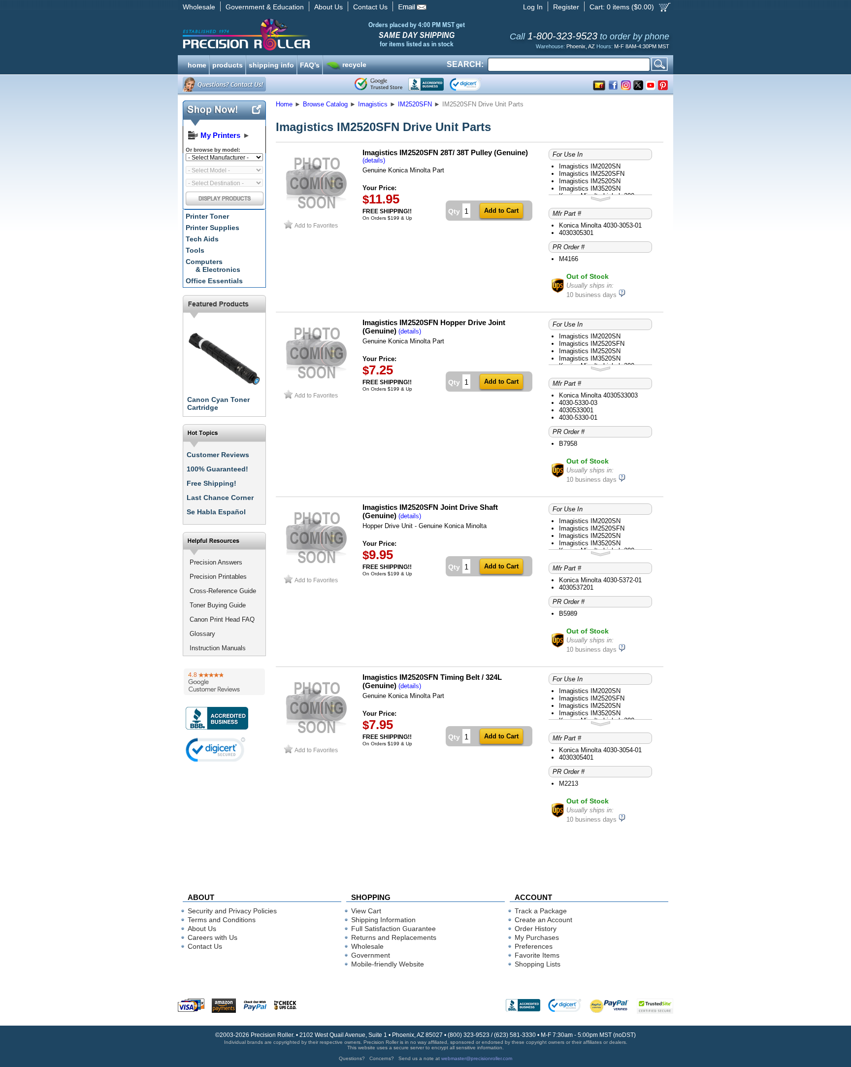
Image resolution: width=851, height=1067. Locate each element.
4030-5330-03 (578, 402)
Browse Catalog (325, 104)
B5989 (568, 613)
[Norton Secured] (473, 84)
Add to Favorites (316, 225)
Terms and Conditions (222, 920)
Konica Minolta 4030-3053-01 (600, 225)
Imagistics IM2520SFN (591, 173)
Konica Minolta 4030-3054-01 (600, 750)
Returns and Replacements (393, 937)
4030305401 (576, 757)
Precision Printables (218, 576)
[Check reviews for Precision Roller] (224, 681)
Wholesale (199, 7)
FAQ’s (310, 64)
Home (284, 104)
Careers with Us (212, 937)
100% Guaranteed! (217, 469)
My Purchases (537, 937)
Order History (535, 929)
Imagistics (373, 104)
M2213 (568, 783)
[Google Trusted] (378, 84)
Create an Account (543, 920)
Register (566, 7)
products (227, 64)
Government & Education (265, 7)
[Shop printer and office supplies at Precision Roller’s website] (298, 34)
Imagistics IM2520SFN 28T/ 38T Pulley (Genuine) (445, 152)
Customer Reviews (218, 455)
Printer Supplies (212, 228)
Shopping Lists (537, 964)
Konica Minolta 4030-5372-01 (600, 580)
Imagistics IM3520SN (590, 188)
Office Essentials (214, 281)
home (197, 64)
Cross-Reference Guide (223, 591)
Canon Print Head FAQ (222, 619)
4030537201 (576, 587)
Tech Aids (202, 239)
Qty (454, 211)
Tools (195, 250)
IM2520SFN (415, 104)
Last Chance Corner (220, 497)
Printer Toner (207, 216)
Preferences (534, 946)
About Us (328, 7)
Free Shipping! (211, 483)
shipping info (271, 64)
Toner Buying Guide (218, 605)
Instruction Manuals (218, 648)
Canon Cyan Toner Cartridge (218, 403)
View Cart (366, 911)
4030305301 (576, 232)
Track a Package (541, 911)
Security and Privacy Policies (232, 911)
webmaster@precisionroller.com (476, 1058)
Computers (213, 265)
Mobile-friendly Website (387, 964)
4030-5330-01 (578, 417)
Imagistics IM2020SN (590, 166)
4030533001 (576, 410)
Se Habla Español (216, 512)
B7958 (568, 443)
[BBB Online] (426, 84)
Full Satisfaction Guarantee (393, 929)
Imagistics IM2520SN (590, 181)
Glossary (202, 633)
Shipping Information (383, 920)
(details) (373, 160)
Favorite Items (537, 955)
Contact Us (370, 7)
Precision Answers (216, 562)
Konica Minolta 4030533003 (598, 395)
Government (370, 955)
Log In (533, 7)
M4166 (568, 259)
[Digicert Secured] (216, 749)
